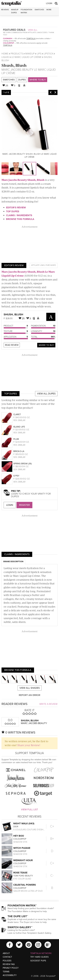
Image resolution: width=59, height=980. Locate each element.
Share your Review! (28, 745)
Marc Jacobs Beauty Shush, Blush (23, 180)
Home (5, 53)
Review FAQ (9, 964)
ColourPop (8, 43)
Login (49, 3)
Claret (17, 414)
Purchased (51, 265)
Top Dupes (12, 211)
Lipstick (48, 53)
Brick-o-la (18, 451)
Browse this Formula (20, 219)
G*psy (16, 476)
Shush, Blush (14, 65)
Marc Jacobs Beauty (17, 70)
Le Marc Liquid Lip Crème (26, 57)
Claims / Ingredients (19, 215)
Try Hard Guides (39, 957)
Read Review (11, 345)
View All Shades (30, 687)
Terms (6, 971)
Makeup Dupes (14, 11)
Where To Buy (46, 345)
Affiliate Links (38, 265)
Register (24, 505)
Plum (16, 439)
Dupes (22, 79)
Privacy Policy (11, 968)
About (6, 953)
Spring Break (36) (22, 463)
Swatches (39, 10)
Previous (50, 92)
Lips (39, 53)
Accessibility (10, 975)
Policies (7, 960)
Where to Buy (37, 79)
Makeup (29, 53)
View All (33, 30)
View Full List (29, 809)
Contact (7, 957)
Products (17, 53)
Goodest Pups (38, 960)
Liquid (5, 57)
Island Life (19, 427)
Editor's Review (16, 207)
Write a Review (48, 704)
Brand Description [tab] (13, 561)
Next (55, 92)
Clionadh (7, 38)
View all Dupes (46, 393)
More (48, 10)
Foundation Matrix (26, 11)
